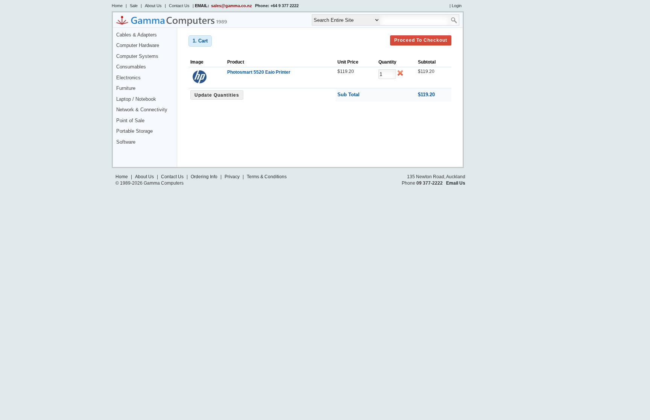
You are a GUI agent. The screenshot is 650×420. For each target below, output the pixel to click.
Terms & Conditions (267, 176)
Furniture (125, 88)
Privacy (232, 176)
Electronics (128, 77)
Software (125, 142)
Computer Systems (137, 56)
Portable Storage (134, 131)
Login (457, 5)
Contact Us (179, 5)
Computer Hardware (137, 45)
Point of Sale (130, 120)
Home (117, 5)
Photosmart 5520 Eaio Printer (258, 72)
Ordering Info (204, 176)
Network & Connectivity (141, 109)
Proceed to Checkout (420, 40)
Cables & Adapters (136, 35)
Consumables (131, 67)
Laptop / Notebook (136, 99)
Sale (134, 5)
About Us (153, 5)
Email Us (455, 183)
